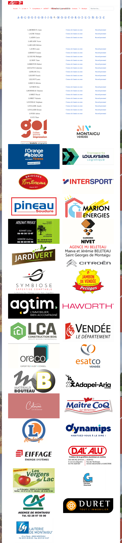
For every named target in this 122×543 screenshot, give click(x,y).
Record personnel (100, 30)
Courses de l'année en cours (74, 30)
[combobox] (101, 8)
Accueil (15, 8)
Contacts (74, 8)
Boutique (84, 8)
